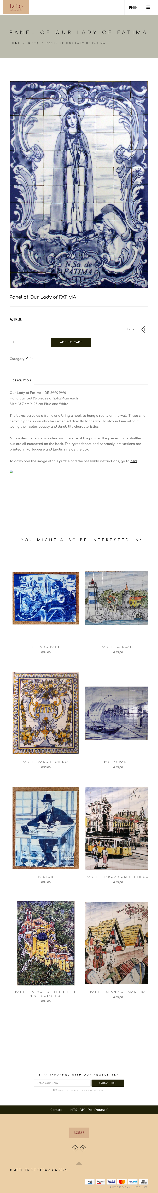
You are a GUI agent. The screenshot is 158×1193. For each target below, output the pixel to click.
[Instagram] (75, 1148)
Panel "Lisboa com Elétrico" (118, 877)
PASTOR (45, 877)
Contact (56, 1110)
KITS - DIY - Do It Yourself (89, 1110)
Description (22, 380)
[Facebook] (144, 329)
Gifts (33, 43)
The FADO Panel (45, 647)
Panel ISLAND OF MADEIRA (118, 992)
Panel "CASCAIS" (118, 647)
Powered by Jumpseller (129, 1187)
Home (15, 43)
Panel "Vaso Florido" (46, 762)
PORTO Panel (118, 762)
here (133, 461)
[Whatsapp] (83, 1148)
